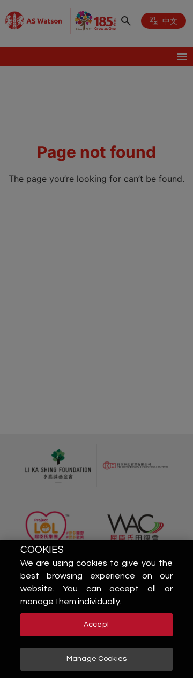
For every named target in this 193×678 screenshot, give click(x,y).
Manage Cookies (96, 658)
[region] (96, 609)
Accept (96, 624)
